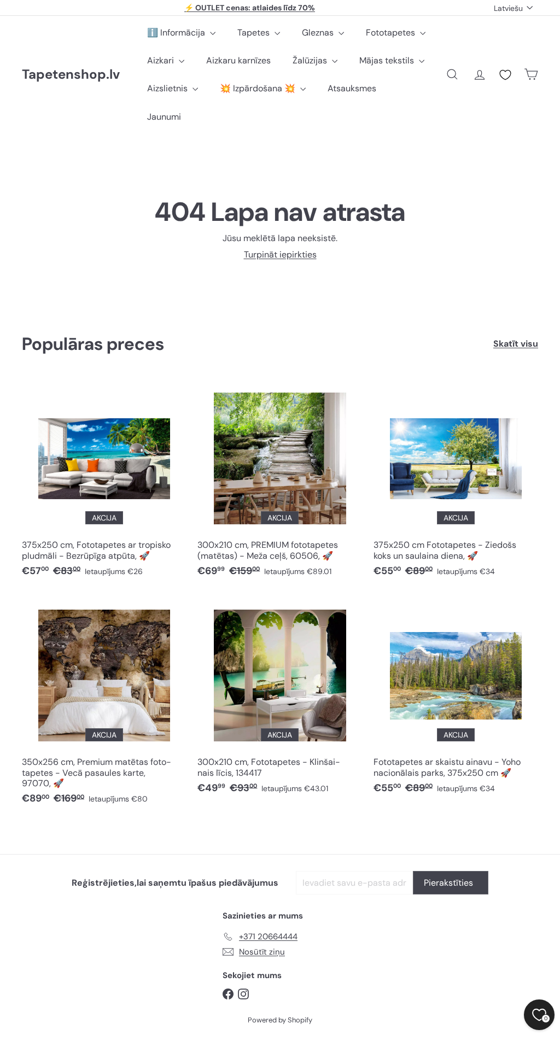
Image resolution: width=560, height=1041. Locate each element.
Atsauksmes (352, 88)
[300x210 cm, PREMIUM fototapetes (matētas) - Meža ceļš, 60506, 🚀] (279, 482)
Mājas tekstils (387, 60)
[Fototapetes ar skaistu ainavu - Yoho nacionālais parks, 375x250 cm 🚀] (456, 699)
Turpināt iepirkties (280, 254)
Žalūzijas (311, 60)
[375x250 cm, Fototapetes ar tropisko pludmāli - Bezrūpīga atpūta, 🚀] (104, 482)
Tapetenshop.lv (71, 75)
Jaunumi (164, 116)
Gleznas (319, 32)
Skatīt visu (515, 343)
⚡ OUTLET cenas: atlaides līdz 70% (249, 8)
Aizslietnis (168, 88)
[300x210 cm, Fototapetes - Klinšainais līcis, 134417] (279, 699)
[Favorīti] (505, 75)
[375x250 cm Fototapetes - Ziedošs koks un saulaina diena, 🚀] (456, 482)
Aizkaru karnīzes (238, 60)
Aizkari (161, 60)
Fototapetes (391, 32)
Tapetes (254, 32)
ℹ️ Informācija (177, 32)
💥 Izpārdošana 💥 (259, 88)
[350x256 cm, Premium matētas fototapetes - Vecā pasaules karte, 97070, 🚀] (104, 704)
